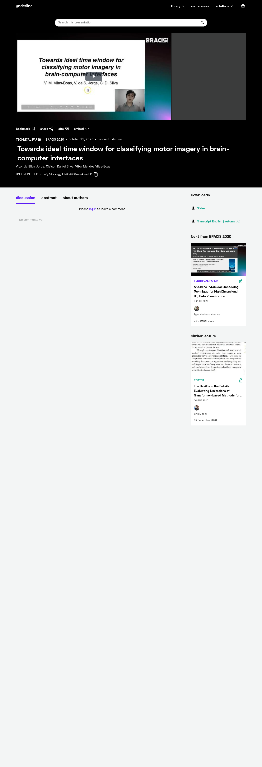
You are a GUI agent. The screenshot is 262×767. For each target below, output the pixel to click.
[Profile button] (243, 6)
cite (61, 128)
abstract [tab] (49, 197)
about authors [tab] (75, 197)
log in (92, 209)
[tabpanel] (102, 214)
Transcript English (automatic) (219, 221)
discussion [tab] (25, 197)
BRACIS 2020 (220, 236)
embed (79, 128)
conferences (200, 6)
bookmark (23, 128)
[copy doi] (98, 174)
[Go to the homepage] (24, 6)
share (44, 128)
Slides (201, 208)
